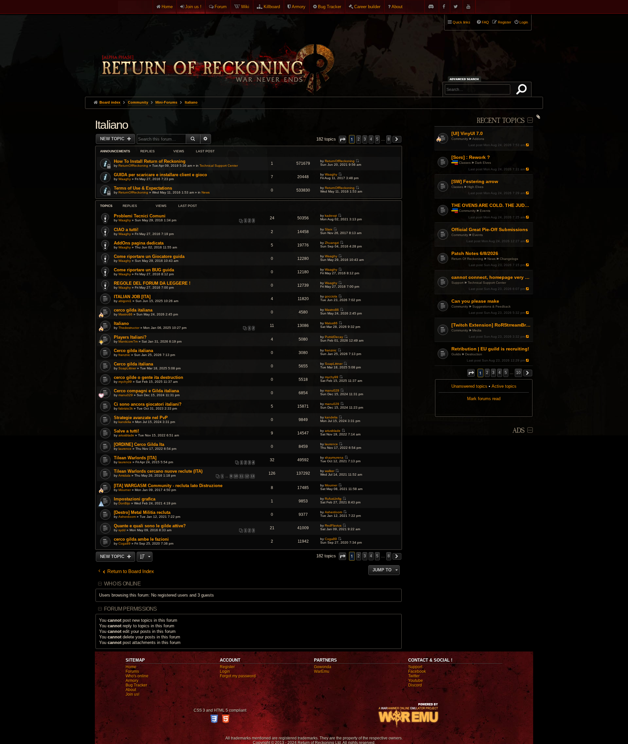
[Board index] (216, 53)
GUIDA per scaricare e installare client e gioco (160, 174)
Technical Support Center (487, 282)
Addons (478, 139)
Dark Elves (483, 162)
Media (476, 330)
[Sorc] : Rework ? (470, 157)
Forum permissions (130, 609)
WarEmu (321, 671)
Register (227, 667)
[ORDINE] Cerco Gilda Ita (139, 444)
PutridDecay (334, 337)
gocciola (331, 296)
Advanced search (465, 79)
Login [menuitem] (523, 22)
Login (225, 671)
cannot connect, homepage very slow (491, 277)
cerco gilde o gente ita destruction (148, 377)
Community (459, 139)
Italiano (111, 124)
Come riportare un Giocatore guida (149, 256)
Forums (132, 671)
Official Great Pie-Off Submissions (489, 229)
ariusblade (126, 435)
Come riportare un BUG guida (144, 269)
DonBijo (124, 503)
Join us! (132, 694)
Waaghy (124, 179)
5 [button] (506, 372)
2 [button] (487, 372)
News (491, 259)
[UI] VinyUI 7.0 (467, 133)
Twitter (414, 676)
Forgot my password (238, 676)
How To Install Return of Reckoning (149, 161)
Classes (465, 162)
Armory (298, 6)
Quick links (461, 22)
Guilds (456, 354)
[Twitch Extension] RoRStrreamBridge (491, 325)
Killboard (272, 6)
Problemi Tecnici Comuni (140, 215)
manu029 (125, 395)
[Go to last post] (528, 145)
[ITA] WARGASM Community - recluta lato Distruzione (168, 485)
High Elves (475, 187)
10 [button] (518, 372)
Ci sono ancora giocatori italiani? (148, 404)
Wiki (245, 6)
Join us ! (193, 6)
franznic (124, 355)
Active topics (504, 386)
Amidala (124, 475)
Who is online (122, 583)
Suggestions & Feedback (491, 306)
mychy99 (125, 381)
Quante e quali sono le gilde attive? (150, 525)
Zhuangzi (332, 243)
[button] (471, 373)
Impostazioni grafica (134, 499)
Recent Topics (501, 121)
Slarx (328, 229)
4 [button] (499, 372)
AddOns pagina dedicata (139, 243)
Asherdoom (127, 516)
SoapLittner (127, 368)
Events (485, 210)
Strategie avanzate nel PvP (141, 417)
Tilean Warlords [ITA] (135, 457)
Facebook (417, 671)
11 (241, 476)
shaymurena (334, 457)
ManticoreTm (128, 341)
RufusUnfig (333, 498)
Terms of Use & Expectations (143, 188)
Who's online (137, 676)
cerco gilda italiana (133, 310)
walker (329, 471)
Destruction (473, 354)
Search (522, 90)
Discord (415, 685)
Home (167, 6)
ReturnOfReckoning (133, 165)
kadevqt (331, 215)
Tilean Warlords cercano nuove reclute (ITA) (158, 471)
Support (457, 282)
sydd (122, 530)
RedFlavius (333, 525)
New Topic (113, 138)
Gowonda (322, 667)
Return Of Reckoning (467, 259)
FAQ (485, 22)
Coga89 (124, 543)
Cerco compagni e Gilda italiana (146, 390)
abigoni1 (124, 301)
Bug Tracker (329, 6)
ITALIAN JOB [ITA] (132, 296)
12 (247, 476)
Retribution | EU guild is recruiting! (490, 348)
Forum (221, 6)
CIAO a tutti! (126, 229)
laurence (124, 448)
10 (235, 476)
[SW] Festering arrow (474, 181)
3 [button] (493, 372)
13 (252, 476)
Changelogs (509, 259)
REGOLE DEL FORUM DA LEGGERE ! (152, 283)
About (397, 6)
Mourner (124, 490)
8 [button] (389, 139)
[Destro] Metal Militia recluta (142, 512)
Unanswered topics (469, 386)
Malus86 (331, 323)
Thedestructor (128, 328)
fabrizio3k (125, 408)
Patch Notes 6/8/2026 (474, 253)
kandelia (124, 422)
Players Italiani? (130, 337)
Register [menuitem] (504, 22)
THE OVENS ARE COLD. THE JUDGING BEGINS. (491, 205)
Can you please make (475, 301)
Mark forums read (483, 398)
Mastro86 (125, 314)
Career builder (367, 6)
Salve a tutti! (126, 431)
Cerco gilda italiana (133, 350)
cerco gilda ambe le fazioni (141, 539)
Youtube (415, 680)
